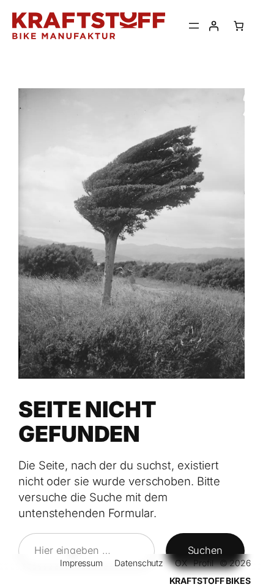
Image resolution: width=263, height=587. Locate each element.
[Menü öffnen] (194, 25)
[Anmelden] (213, 26)
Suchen (205, 550)
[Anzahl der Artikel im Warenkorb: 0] (238, 26)
